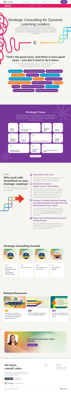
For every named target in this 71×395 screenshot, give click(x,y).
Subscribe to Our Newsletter (61, 368)
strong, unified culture (49, 211)
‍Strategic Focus (33, 5)
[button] (27, 2)
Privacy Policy (58, 365)
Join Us (50, 2)
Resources (46, 364)
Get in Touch (58, 364)
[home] (9, 2)
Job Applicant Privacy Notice (61, 367)
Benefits (40, 5)
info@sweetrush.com (20, 383)
